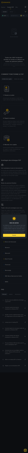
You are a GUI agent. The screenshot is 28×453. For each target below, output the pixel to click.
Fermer (14, 235)
